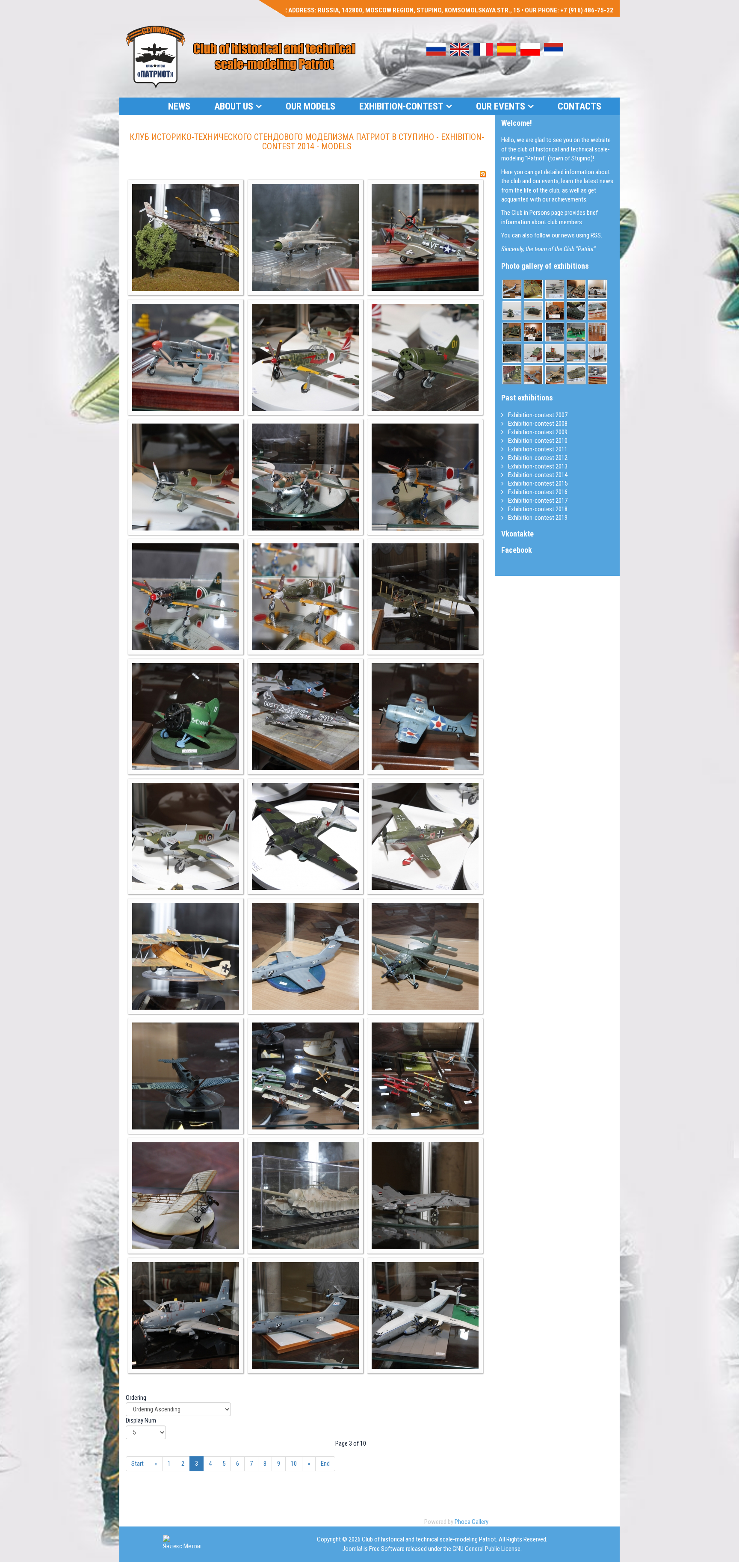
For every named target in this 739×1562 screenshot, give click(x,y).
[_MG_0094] (185, 716)
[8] (597, 332)
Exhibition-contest (401, 106)
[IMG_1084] (512, 374)
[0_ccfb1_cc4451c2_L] (533, 310)
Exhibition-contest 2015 (537, 483)
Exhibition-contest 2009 (537, 432)
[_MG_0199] (597, 374)
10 (294, 1463)
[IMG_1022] (576, 310)
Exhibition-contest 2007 (537, 415)
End (325, 1463)
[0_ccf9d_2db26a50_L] (533, 353)
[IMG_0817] (554, 289)
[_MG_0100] (185, 956)
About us (233, 106)
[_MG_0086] (425, 357)
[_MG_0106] (185, 1195)
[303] (533, 374)
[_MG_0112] (305, 1315)
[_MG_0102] (425, 956)
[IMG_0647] (512, 332)
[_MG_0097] (185, 836)
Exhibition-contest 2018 (537, 509)
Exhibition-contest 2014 (537, 475)
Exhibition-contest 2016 (537, 492)
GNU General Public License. (487, 1549)
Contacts (579, 106)
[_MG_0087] (185, 477)
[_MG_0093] (425, 596)
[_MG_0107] (305, 1195)
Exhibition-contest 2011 (537, 449)
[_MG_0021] (576, 289)
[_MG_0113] (425, 1315)
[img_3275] (597, 353)
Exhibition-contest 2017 (537, 500)
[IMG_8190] (554, 310)
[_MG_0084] (185, 357)
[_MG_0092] (305, 596)
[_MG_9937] (597, 289)
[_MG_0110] (425, 1195)
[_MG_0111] (185, 1315)
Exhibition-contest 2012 (537, 458)
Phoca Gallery (471, 1522)
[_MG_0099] (425, 836)
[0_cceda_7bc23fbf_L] (576, 374)
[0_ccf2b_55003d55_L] (576, 353)
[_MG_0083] (425, 237)
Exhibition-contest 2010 (537, 441)
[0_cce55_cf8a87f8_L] (554, 353)
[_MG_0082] (305, 237)
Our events (500, 106)
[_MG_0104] (305, 1076)
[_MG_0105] (425, 1076)
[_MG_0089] (425, 477)
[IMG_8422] (533, 332)
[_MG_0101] (305, 956)
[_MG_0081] (185, 237)
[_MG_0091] (185, 596)
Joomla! (352, 1549)
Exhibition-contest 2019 (537, 518)
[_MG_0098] (305, 836)
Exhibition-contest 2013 (537, 466)
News (179, 106)
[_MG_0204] (597, 310)
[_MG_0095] (305, 716)
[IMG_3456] (533, 289)
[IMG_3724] (512, 289)
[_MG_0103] (185, 1076)
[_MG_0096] (425, 716)
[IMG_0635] (554, 374)
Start (137, 1463)
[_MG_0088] (305, 477)
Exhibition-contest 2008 (537, 423)
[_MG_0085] (305, 357)
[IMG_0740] (512, 353)
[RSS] (482, 174)
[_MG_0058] (554, 332)
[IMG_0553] (576, 332)
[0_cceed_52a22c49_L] (512, 310)
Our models (310, 106)
